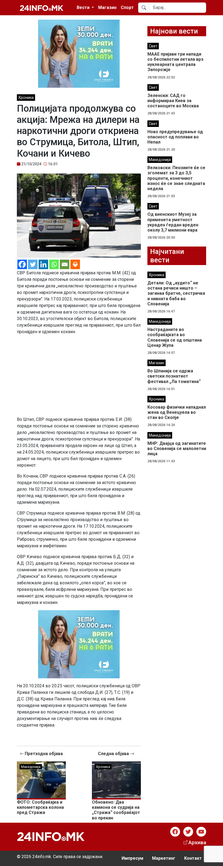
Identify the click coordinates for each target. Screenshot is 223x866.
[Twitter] (33, 264)
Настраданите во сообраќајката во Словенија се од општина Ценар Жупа (174, 337)
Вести (84, 7)
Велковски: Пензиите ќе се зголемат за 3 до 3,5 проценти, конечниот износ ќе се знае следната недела (176, 178)
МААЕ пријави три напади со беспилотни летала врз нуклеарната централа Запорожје (175, 61)
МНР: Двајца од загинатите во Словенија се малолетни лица (176, 448)
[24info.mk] (41, 7)
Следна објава (114, 753)
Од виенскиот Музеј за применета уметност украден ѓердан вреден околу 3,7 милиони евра (172, 222)
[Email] (64, 264)
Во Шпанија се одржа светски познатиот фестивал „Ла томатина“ (174, 376)
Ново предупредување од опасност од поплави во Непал (175, 137)
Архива (197, 842)
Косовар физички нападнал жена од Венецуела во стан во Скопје (176, 412)
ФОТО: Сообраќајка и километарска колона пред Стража (40, 807)
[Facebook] (22, 264)
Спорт (127, 7)
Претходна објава (44, 753)
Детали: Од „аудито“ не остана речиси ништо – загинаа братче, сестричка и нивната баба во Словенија (176, 293)
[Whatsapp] (54, 264)
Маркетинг (163, 858)
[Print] (75, 264)
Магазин (107, 7)
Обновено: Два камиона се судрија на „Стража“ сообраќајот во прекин (116, 810)
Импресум (132, 858)
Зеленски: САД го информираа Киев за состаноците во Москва (173, 100)
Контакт (193, 858)
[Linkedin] (43, 264)
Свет (153, 46)
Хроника (26, 97)
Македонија (31, 767)
